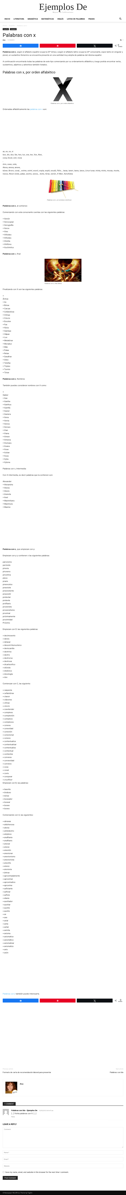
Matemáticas (47, 19)
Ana (4, 40)
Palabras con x (19, 35)
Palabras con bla (116, 1072)
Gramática (33, 19)
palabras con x (36, 109)
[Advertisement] (63, 131)
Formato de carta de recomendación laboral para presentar (27, 1072)
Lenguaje (13, 29)
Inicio (7, 19)
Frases (91, 19)
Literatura (19, 19)
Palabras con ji (9, 994)
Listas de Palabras (76, 19)
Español (12, 26)
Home (5, 26)
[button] (120, 19)
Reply (13, 1117)
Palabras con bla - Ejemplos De (24, 1110)
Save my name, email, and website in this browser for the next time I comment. (37, 1172)
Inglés (60, 19)
